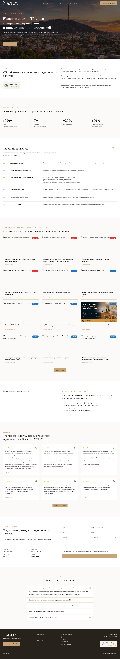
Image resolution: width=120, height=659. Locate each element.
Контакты (62, 3)
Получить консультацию (27, 43)
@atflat (5, 556)
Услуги (54, 3)
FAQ (70, 3)
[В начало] (10, 3)
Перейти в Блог (60, 370)
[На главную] (9, 635)
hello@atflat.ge (35, 556)
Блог (75, 3)
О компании (45, 3)
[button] (60, 587)
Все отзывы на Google (60, 505)
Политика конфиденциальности (109, 653)
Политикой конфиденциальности (101, 551)
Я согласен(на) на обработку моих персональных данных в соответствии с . (86, 551)
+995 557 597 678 (7, 551)
